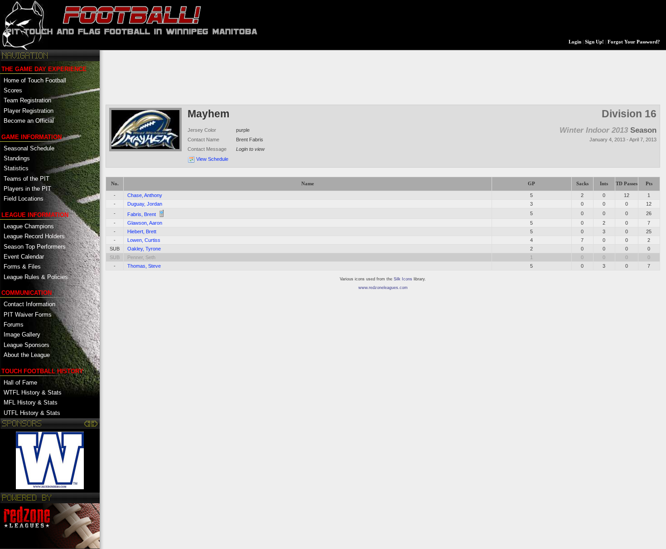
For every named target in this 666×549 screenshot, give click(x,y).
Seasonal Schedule (29, 148)
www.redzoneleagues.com (383, 287)
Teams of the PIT (26, 178)
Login (575, 41)
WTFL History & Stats (33, 392)
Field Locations (23, 198)
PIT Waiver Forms (28, 314)
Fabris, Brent (141, 214)
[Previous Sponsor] (87, 423)
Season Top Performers (35, 246)
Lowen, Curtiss (143, 240)
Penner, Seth (141, 257)
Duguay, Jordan (144, 204)
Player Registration (28, 110)
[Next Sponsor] (94, 423)
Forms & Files (22, 266)
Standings (17, 158)
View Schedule (212, 159)
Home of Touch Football (35, 80)
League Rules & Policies (36, 277)
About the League (27, 355)
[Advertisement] (270, 76)
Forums (14, 324)
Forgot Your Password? (634, 41)
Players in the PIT (27, 188)
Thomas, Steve (144, 266)
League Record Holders (34, 236)
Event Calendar (24, 256)
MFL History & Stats (31, 402)
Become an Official (29, 120)
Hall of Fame (20, 382)
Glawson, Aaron (144, 223)
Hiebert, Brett (141, 231)
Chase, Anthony (144, 195)
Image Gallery (22, 334)
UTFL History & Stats (32, 412)
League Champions (29, 226)
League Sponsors (26, 345)
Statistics (16, 168)
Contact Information (29, 304)
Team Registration (27, 100)
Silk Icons (403, 279)
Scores (13, 90)
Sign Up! (594, 41)
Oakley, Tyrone (144, 248)
